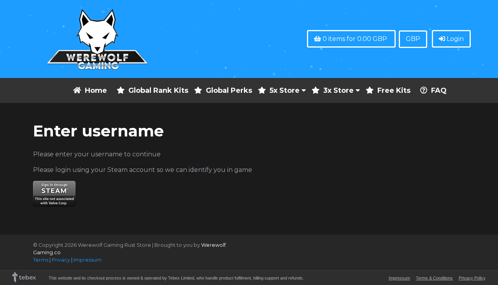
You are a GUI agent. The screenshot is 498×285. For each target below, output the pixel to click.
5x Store (286, 90)
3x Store (339, 90)
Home (96, 90)
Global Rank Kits (158, 90)
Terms (40, 260)
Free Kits (393, 90)
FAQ (439, 90)
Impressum (88, 260)
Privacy (61, 260)
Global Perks (229, 90)
